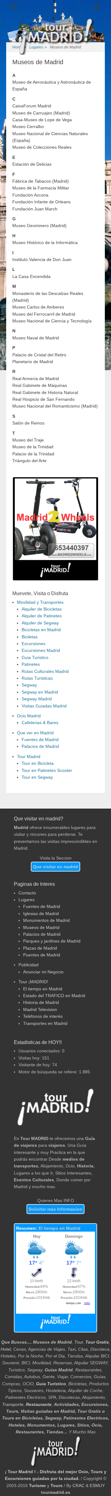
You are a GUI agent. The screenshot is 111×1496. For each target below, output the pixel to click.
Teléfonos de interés (43, 1016)
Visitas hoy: (30, 1057)
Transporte (12, 1404)
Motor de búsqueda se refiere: (48, 1071)
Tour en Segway (37, 777)
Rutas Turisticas (37, 678)
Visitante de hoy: (35, 1064)
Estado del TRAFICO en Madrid (54, 995)
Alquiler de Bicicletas (42, 609)
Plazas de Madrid (40, 948)
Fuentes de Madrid (40, 739)
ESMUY (97, 1485)
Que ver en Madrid (35, 732)
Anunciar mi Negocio (43, 971)
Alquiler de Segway (40, 622)
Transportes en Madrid (45, 1023)
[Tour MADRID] (55, 1124)
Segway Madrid (37, 698)
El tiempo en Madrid (42, 988)
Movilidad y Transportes (40, 602)
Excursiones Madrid (41, 650)
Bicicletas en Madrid (41, 629)
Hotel (6, 1349)
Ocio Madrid (29, 715)
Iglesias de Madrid (41, 913)
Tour (78, 1342)
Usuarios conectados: (40, 1050)
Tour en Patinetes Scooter (47, 770)
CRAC (78, 1485)
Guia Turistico (35, 657)
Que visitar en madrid (55, 866)
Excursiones (33, 643)
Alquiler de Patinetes (42, 615)
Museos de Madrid (41, 927)
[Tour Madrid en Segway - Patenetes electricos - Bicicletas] (55, 558)
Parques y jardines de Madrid (51, 941)
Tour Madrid (28, 756)
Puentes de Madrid (41, 954)
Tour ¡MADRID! (33, 981)
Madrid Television (40, 1009)
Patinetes (31, 664)
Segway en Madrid (40, 692)
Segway (29, 684)
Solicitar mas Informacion (55, 1209)
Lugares (26, 899)
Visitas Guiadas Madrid (44, 705)
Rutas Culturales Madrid (45, 671)
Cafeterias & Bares (40, 722)
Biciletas (30, 636)
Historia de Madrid (41, 1002)
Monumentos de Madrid (46, 920)
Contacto (27, 892)
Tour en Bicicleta (38, 763)
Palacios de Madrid (40, 746)
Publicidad (28, 964)
